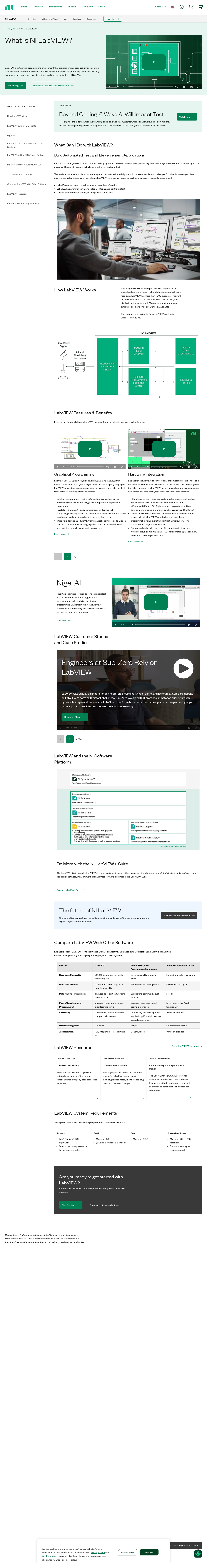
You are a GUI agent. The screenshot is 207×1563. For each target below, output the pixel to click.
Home (7, 28)
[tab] (28, 106)
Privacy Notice (98, 1552)
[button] (154, 62)
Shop (15, 28)
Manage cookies (127, 1552)
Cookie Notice (49, 1556)
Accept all (149, 1552)
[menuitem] (25, 7)
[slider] (151, 86)
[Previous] (58, 556)
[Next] (67, 556)
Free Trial (110, 18)
